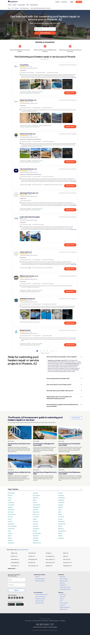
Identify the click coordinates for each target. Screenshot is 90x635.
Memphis (60, 505)
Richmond (61, 528)
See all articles (76, 417)
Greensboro (36, 528)
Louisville (35, 493)
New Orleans (36, 495)
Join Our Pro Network (40, 596)
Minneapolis (36, 507)
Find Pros (37, 576)
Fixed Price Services (39, 580)
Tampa (9, 535)
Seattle (60, 533)
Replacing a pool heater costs (56, 360)
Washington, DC (67, 565)
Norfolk (60, 526)
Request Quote (70, 93)
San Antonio (61, 521)
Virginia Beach (62, 531)
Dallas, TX (65, 553)
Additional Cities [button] (11, 568)
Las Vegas (35, 516)
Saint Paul (35, 509)
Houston (60, 519)
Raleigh (35, 531)
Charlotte (35, 526)
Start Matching (45, 33)
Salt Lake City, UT (50, 562)
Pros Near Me (63, 585)
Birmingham (11, 493)
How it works (63, 594)
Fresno (10, 500)
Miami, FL (65, 556)
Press (61, 600)
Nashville (60, 507)
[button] (25, 84)
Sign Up (79, 2)
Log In (71, 2)
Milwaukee (61, 538)
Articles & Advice (34, 4)
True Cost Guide (63, 578)
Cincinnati (35, 535)
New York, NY (66, 559)
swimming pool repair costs (71, 363)
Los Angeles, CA (50, 556)
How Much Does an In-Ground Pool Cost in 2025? (69, 444)
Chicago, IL (49, 553)
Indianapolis (11, 543)
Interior (10, 4)
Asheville (35, 524)
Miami (9, 531)
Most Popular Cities (12, 549)
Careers (61, 598)
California (41, 624)
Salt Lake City (61, 524)
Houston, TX (31, 556)
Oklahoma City (37, 543)
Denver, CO (14, 556)
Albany (35, 519)
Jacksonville (11, 528)
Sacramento (11, 509)
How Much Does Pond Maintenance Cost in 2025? (69, 473)
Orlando (10, 533)
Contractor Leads (39, 600)
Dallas (59, 512)
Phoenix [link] (17, 8)
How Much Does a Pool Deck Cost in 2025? (19, 444)
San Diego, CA (15, 565)
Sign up (17, 590)
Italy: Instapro (45, 620)
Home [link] (9, 8)
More (27, 4)
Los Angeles (11, 505)
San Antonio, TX (67, 562)
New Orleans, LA (50, 559)
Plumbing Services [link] (24, 8)
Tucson (10, 497)
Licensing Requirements (65, 589)
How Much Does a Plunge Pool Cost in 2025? (45, 473)
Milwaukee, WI (15, 559)
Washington (11, 524)
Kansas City (36, 512)
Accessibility (51, 625)
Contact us (62, 605)
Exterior (15, 4)
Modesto (10, 507)
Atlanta (10, 538)
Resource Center (64, 580)
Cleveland (35, 538)
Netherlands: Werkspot (53, 620)
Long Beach (11, 502)
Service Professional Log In (41, 594)
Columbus (35, 540)
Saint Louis (36, 514)
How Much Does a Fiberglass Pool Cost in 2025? (43, 444)
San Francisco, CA (33, 565)
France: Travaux (28, 620)
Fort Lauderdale (12, 526)
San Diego (10, 512)
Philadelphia (61, 497)
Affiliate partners (64, 609)
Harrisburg (61, 495)
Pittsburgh (61, 500)
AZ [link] (12, 8)
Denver (10, 519)
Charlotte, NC (32, 553)
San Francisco (11, 514)
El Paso (60, 514)
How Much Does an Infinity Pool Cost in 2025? (19, 473)
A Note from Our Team (65, 587)
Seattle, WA (49, 565)
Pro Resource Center (40, 598)
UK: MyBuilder (62, 620)
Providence (61, 502)
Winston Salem (37, 533)
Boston (35, 500)
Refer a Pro (62, 583)
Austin (59, 509)
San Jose (10, 516)
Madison (60, 535)
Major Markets (13, 489)
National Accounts (39, 603)
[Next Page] (56, 351)
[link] (45, 66)
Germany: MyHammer (37, 620)
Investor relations (64, 603)
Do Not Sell (46, 624)
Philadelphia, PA (15, 562)
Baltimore (35, 497)
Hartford (10, 521)
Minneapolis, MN (32, 559)
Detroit (35, 502)
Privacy (37, 624)
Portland (60, 493)
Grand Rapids (36, 505)
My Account (62, 576)
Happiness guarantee (65, 607)
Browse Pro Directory (40, 578)
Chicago (10, 540)
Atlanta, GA (14, 553)
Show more (73, 77)
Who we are (62, 596)
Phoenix (10, 495)
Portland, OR (31, 562)
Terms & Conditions (53, 627)
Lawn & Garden (21, 4)
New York (35, 521)
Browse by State (23, 549)
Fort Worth (61, 516)
